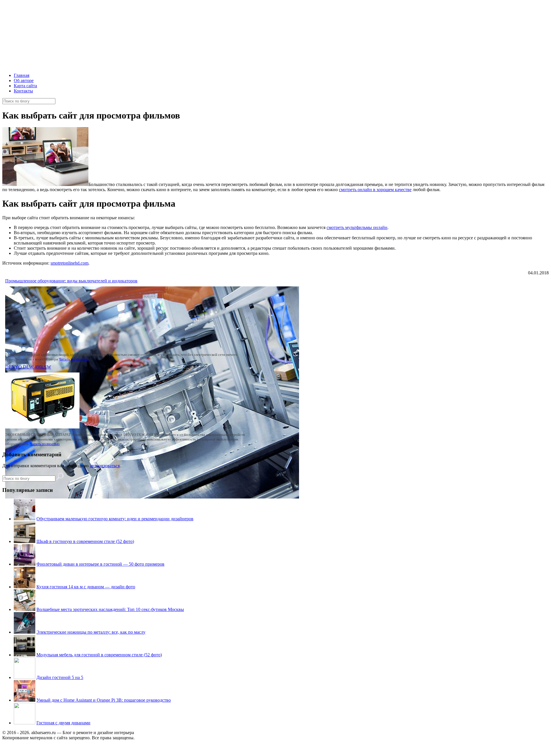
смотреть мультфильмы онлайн (357, 227)
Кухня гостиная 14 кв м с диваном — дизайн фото (85, 586)
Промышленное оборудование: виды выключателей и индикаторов (71, 280)
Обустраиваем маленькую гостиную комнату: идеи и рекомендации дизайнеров (114, 518)
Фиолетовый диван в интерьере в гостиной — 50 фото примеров (100, 564)
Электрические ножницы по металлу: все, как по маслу (90, 632)
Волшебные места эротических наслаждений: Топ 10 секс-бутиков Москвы (110, 609)
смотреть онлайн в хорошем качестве (375, 189)
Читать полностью (74, 359)
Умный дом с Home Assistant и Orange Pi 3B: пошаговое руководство (103, 700)
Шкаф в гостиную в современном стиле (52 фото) (85, 541)
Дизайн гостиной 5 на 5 (59, 677)
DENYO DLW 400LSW (28, 366)
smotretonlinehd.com (69, 263)
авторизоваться (105, 465)
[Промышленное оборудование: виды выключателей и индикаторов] (152, 496)
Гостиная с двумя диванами (63, 722)
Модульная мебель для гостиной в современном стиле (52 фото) (99, 654)
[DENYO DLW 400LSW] (42, 426)
